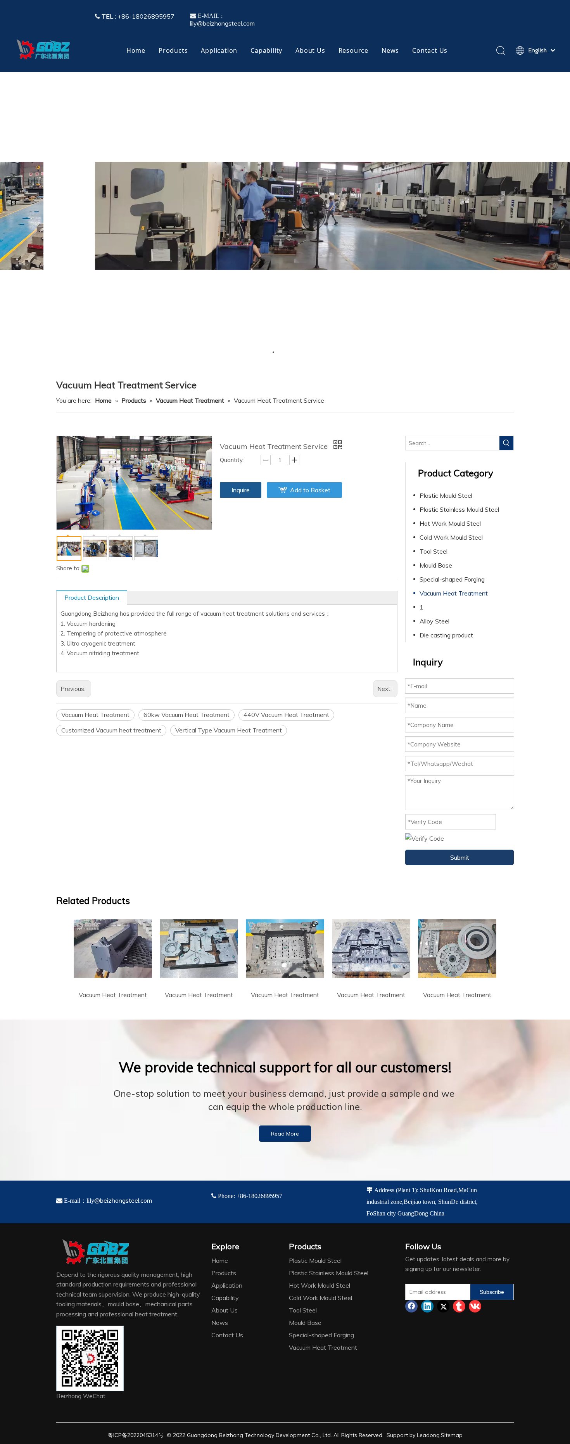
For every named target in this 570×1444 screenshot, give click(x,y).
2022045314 (142, 1435)
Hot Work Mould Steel (450, 523)
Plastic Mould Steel (446, 495)
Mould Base (436, 565)
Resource (353, 50)
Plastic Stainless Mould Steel (459, 509)
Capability (266, 50)
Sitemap (452, 1435)
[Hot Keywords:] (506, 443)
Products (173, 50)
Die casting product (446, 635)
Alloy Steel (434, 621)
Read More (285, 1133)
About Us (310, 50)
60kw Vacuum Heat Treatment (186, 715)
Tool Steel (433, 551)
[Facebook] (411, 1306)
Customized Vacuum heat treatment (111, 730)
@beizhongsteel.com (123, 1200)
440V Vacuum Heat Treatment (286, 715)
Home (135, 50)
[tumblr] (459, 1306)
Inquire (240, 490)
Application (219, 50)
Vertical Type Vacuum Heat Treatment (228, 730)
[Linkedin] (427, 1306)
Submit (459, 857)
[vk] (475, 1306)
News (390, 50)
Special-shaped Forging (452, 579)
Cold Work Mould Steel (451, 537)
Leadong (428, 1435)
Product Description (91, 597)
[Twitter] (443, 1306)
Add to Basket (310, 490)
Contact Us (429, 50)
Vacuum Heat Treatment (95, 715)
